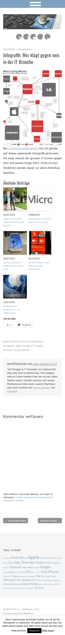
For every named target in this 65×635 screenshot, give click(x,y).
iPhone (53, 571)
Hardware (15, 341)
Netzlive (25, 341)
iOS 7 (38, 572)
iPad (44, 571)
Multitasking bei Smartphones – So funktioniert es (11, 309)
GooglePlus (8, 572)
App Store (21, 562)
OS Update (23, 580)
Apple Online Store (48, 558)
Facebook (40, 37)
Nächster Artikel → (50, 520)
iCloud (22, 572)
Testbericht (52, 584)
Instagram (33, 37)
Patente (25, 350)
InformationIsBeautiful (23, 148)
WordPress (28, 613)
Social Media (30, 584)
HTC (33, 345)
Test (45, 584)
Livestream (31, 576)
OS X (35, 580)
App (25, 558)
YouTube (26, 37)
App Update (37, 562)
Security (17, 584)
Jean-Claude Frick (45, 364)
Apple (6, 341)
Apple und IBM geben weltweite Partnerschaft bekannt (13, 222)
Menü (33, 4)
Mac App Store (49, 576)
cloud (48, 562)
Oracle (17, 350)
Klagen (39, 345)
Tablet (40, 584)
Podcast (49, 580)
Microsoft (8, 350)
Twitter (47, 37)
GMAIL (36, 567)
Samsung (8, 584)
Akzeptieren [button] (34, 630)
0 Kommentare (24, 49)
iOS (27, 571)
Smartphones (36, 341)
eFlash (6, 567)
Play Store (42, 580)
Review (57, 580)
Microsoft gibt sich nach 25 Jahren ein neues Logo (40, 221)
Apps (11, 562)
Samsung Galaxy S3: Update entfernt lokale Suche (13, 266)
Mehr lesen (48, 630)
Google (26, 345)
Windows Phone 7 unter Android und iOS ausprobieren (38, 266)
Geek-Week (27, 567)
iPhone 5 (7, 576)
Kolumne (22, 576)
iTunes (14, 576)
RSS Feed (19, 37)
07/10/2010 (9, 49)
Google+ (45, 387)
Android (17, 557)
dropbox (56, 562)
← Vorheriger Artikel (15, 520)
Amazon (6, 558)
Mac (38, 576)
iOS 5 (33, 572)
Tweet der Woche (26, 588)
